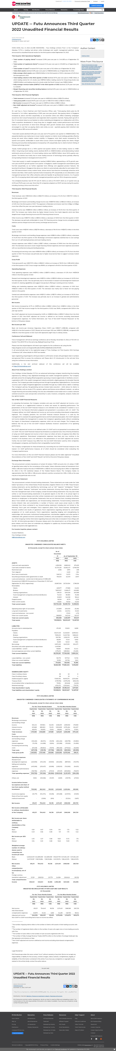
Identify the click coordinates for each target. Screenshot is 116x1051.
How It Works (15, 1018)
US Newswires (32, 1024)
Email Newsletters (99, 13)
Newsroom (94, 1024)
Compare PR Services (18, 1030)
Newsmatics (88, 1045)
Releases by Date (48, 1033)
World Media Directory (83, 13)
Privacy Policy (44, 1045)
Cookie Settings (55, 1045)
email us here (85, 56)
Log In (102, 1)
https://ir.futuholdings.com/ (22, 366)
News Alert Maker (64, 1030)
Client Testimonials (80, 1027)
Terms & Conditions (17, 1045)
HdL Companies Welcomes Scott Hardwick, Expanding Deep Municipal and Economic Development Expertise (91, 79)
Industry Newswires (33, 1027)
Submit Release (97, 5)
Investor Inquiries (95, 1027)
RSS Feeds (62, 1024)
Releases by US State (49, 1030)
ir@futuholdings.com (18, 537)
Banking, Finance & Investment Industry (38, 996)
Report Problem (79, 1030)
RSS (92, 13)
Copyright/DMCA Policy (31, 1045)
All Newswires (31, 1018)
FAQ (76, 1018)
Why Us (14, 1021)
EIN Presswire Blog (96, 1021)
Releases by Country (49, 1027)
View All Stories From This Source (91, 84)
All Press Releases (48, 1018)
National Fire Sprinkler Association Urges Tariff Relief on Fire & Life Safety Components (92, 73)
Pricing (82, 1)
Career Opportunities (97, 1030)
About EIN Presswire (96, 1018)
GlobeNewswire (16, 39)
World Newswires (32, 1021)
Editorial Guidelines (80, 1021)
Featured (46, 1021)
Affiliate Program (64, 1021)
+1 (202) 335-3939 (67, 1)
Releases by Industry (49, 1024)
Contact (95, 1)
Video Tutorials (79, 1024)
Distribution (15, 1027)
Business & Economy (56, 996)
